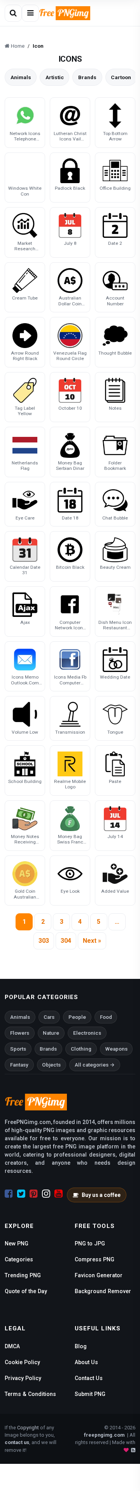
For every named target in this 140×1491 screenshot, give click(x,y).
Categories (19, 1259)
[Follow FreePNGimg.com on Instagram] (46, 1193)
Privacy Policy (23, 1378)
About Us (86, 1362)
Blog (81, 1346)
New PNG (16, 1243)
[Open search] (13, 13)
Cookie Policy (22, 1362)
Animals (20, 77)
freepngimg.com (104, 1435)
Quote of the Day (26, 1291)
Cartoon (121, 77)
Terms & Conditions (30, 1394)
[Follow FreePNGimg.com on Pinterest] (34, 1193)
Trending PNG (23, 1275)
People (77, 1017)
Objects (51, 1065)
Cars (49, 1017)
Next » (92, 940)
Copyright (28, 1427)
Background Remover (103, 1291)
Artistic (55, 77)
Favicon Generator (98, 1275)
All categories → (95, 1065)
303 (43, 940)
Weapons (116, 1049)
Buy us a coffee (101, 1195)
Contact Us (89, 1378)
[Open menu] (30, 13)
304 (66, 940)
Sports (18, 1049)
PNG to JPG (90, 1243)
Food (106, 1017)
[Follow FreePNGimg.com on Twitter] (21, 1193)
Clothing (81, 1049)
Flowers (19, 1033)
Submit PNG (90, 1394)
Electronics (87, 1033)
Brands (87, 77)
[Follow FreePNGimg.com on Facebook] (9, 1193)
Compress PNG (94, 1259)
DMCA (12, 1346)
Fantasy (19, 1065)
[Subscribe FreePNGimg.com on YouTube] (58, 1193)
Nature (51, 1033)
